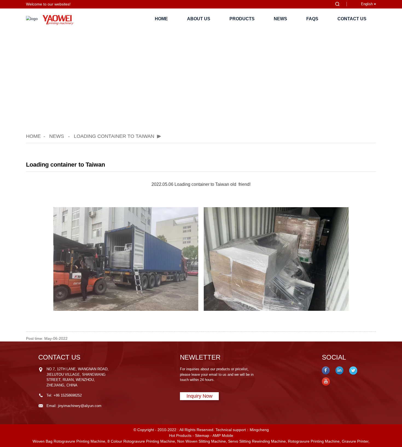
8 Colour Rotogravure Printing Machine (141, 441)
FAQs (312, 18)
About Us (198, 18)
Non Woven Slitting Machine (201, 441)
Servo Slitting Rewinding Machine (257, 441)
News (280, 18)
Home (161, 18)
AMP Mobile (222, 435)
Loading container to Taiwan (114, 136)
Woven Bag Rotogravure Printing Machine (69, 441)
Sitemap (202, 435)
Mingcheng (259, 430)
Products (242, 18)
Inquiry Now (199, 396)
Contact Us (351, 18)
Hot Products (180, 435)
